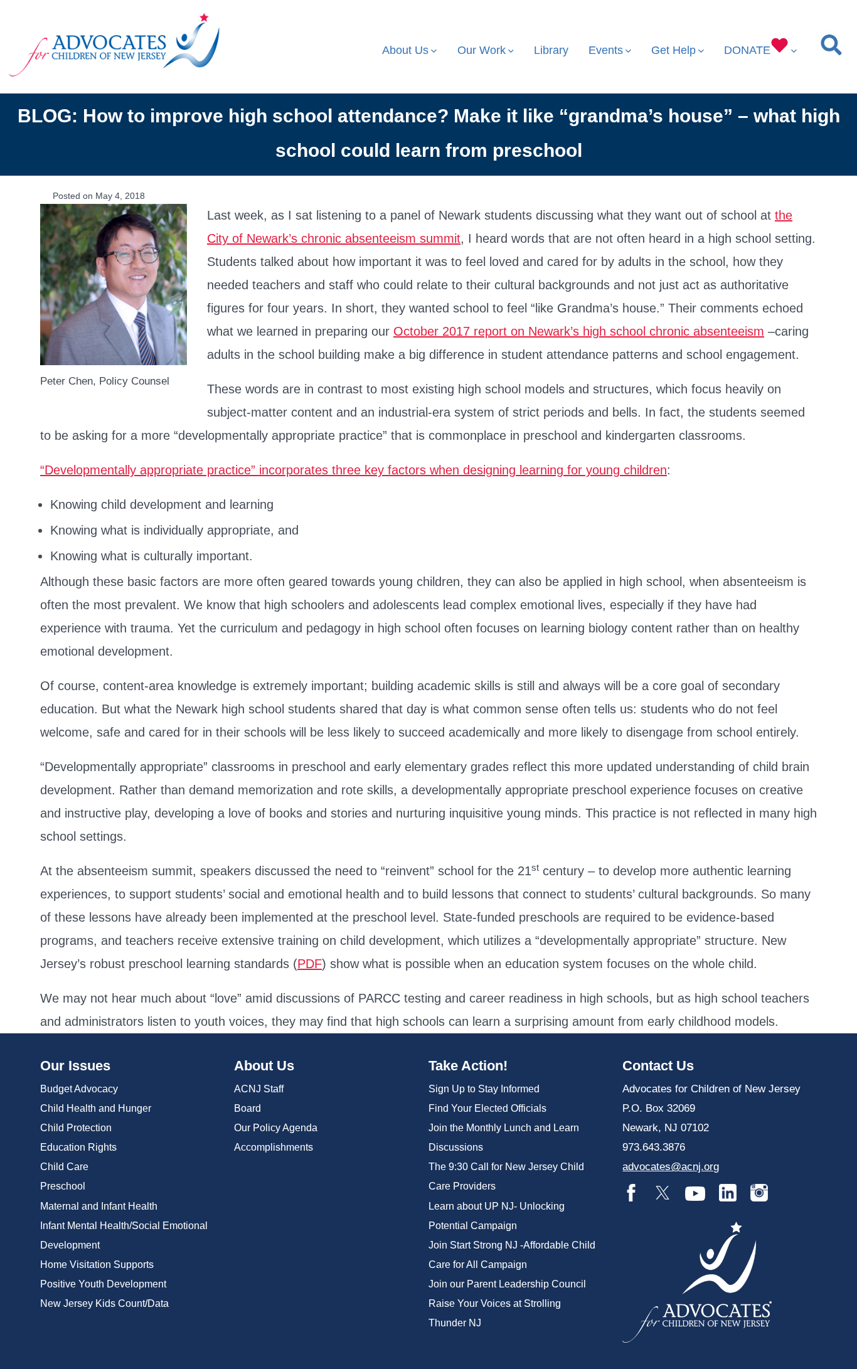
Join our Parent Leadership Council (507, 1284)
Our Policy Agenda (275, 1127)
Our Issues (75, 1065)
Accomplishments (273, 1147)
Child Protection (76, 1127)
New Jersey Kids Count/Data (104, 1303)
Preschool (62, 1186)
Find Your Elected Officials (487, 1108)
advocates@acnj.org (670, 1167)
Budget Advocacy (79, 1089)
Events (605, 50)
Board (247, 1108)
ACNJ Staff (259, 1089)
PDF (309, 964)
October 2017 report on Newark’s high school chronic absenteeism (578, 331)
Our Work (481, 50)
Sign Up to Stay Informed (484, 1089)
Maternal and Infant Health (98, 1206)
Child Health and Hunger (95, 1108)
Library (551, 50)
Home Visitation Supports (97, 1264)
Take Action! (468, 1065)
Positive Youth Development (103, 1284)
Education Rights (78, 1147)
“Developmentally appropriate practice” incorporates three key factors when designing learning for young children (353, 470)
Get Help (673, 50)
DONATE (747, 50)
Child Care (64, 1166)
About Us (405, 50)
